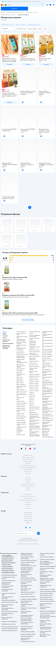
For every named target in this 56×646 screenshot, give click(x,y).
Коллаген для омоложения (19, 430)
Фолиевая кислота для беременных (47, 426)
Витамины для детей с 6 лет (47, 344)
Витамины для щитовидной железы (34, 354)
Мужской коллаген (21, 406)
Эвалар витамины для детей (21, 346)
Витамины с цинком (33, 379)
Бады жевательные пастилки (21, 375)
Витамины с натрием (34, 390)
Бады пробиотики (21, 368)
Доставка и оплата (28, 455)
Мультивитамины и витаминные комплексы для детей (34, 417)
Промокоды (28, 463)
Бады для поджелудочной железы (22, 362)
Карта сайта (28, 473)
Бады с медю (19, 377)
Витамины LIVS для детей (21, 334)
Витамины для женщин (34, 407)
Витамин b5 (32, 394)
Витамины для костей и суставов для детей (47, 391)
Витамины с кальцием (34, 381)
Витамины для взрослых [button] (6, 340)
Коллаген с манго (20, 415)
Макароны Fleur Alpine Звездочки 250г (14, 277)
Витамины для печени (34, 349)
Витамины (31, 410)
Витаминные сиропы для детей (35, 429)
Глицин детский (45, 380)
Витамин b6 (32, 396)
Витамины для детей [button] (8, 343)
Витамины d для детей (47, 354)
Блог (28, 506)
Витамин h (31, 403)
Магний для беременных (47, 415)
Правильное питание (31, 12)
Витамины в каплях (33, 364)
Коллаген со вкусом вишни (21, 411)
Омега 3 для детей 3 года (34, 331)
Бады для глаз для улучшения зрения (21, 357)
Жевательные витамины (34, 376)
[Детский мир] (4, 5)
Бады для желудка (20, 359)
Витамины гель (32, 363)
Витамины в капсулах (34, 366)
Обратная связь (28, 471)
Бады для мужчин (20, 397)
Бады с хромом (20, 379)
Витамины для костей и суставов (34, 347)
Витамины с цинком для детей (47, 360)
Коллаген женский (21, 404)
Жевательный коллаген (22, 403)
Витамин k (31, 405)
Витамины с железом (34, 385)
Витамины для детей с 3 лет (47, 338)
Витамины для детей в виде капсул (34, 423)
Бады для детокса (20, 352)
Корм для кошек (28, 514)
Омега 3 (31, 333)
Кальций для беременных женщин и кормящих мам (47, 408)
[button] (14, 8)
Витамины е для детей (47, 356)
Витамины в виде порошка (33, 369)
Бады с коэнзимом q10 (22, 391)
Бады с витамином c (21, 384)
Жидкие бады (20, 370)
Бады (18, 399)
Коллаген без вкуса (21, 408)
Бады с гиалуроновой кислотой (21, 387)
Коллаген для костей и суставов (22, 427)
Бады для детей (32, 412)
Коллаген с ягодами (21, 420)
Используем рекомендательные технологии (28, 541)
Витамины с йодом (33, 387)
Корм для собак (28, 518)
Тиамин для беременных (47, 420)
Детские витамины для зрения (47, 385)
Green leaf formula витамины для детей (21, 340)
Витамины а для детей (47, 349)
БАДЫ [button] (4, 334)
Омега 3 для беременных (47, 437)
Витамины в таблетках (34, 374)
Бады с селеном (20, 382)
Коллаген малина (20, 413)
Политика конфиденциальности (28, 465)
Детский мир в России (23, 543)
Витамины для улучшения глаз (32, 342)
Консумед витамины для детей (22, 337)
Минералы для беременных (45, 399)
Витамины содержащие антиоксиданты (34, 336)
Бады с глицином (20, 389)
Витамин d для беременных (45, 434)
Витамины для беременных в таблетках (47, 418)
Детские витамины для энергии (47, 394)
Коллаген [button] (5, 336)
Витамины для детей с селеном (47, 375)
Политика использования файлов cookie (28, 467)
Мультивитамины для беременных (47, 402)
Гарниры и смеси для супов (8, 14)
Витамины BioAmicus (21, 331)
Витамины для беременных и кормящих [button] (6, 347)
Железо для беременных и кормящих (47, 411)
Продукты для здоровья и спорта (14, 12)
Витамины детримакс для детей (21, 343)
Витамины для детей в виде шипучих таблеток (34, 435)
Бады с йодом (20, 380)
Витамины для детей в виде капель (34, 421)
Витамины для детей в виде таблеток (34, 432)
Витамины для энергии (34, 356)
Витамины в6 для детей (47, 351)
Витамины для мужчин (34, 408)
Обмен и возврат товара (28, 459)
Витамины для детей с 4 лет (47, 341)
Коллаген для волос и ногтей (21, 425)
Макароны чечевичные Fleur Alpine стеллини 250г (18, 295)
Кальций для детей (46, 363)
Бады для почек (20, 364)
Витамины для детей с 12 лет (47, 347)
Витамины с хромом (34, 383)
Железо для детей (46, 364)
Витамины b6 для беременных (46, 423)
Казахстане (30, 543)
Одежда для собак (28, 520)
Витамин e (31, 401)
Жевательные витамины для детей (47, 332)
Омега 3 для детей (46, 358)
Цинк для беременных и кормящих (47, 404)
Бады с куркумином (21, 392)
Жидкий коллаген (21, 401)
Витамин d (31, 399)
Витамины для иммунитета (32, 344)
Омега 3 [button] (5, 338)
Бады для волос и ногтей (22, 354)
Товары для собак (28, 516)
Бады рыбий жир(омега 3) (22, 395)
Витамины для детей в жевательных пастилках (34, 426)
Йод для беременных (47, 414)
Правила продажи (28, 461)
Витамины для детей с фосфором (47, 372)
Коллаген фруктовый (21, 416)
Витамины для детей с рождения (47, 335)
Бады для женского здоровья (21, 366)
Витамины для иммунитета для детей (47, 388)
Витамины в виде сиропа (33, 372)
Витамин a (31, 392)
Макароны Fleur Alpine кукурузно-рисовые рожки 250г (20, 313)
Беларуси (36, 543)
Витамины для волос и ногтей (34, 339)
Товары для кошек (28, 512)
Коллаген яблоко (20, 418)
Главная (3, 12)
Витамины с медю (33, 378)
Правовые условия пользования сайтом (28, 539)
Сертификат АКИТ (28, 469)
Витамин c (31, 398)
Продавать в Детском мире (28, 457)
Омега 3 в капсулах (21, 434)
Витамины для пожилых (34, 351)
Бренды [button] (5, 332)
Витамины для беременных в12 (46, 429)
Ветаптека (28, 522)
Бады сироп (19, 372)
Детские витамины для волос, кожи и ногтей (47, 382)
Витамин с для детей (46, 352)
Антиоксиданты (20, 351)
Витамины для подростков (32, 359)
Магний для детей (46, 369)
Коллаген (19, 432)
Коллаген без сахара (21, 422)
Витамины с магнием (34, 388)
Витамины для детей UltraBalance (21, 348)
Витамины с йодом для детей (47, 367)
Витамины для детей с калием (47, 378)
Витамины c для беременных (45, 431)
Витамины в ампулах (34, 361)
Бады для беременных (47, 396)
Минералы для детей (34, 414)
